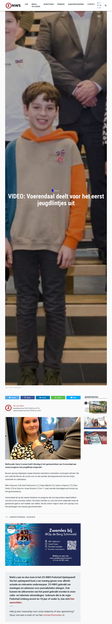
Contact (91, 4)
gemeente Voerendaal (17, 517)
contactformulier (52, 615)
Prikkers (61, 4)
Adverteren (49, 4)
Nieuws (57, 191)
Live (26, 4)
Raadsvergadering (76, 4)
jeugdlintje (31, 517)
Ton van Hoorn (18, 406)
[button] (12, 397)
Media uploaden (36, 5)
